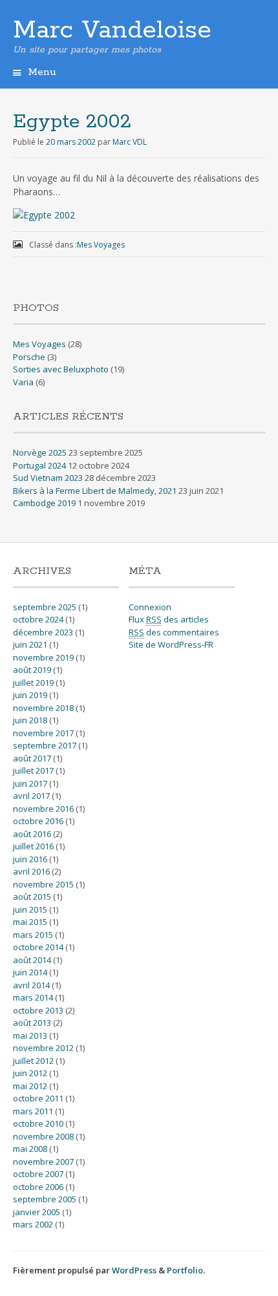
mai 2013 (30, 1035)
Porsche (29, 357)
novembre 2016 (43, 808)
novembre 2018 (43, 708)
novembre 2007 (43, 1161)
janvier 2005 (36, 1212)
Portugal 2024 (39, 465)
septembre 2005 (44, 1199)
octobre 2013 (38, 1010)
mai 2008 (30, 1148)
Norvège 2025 (40, 452)
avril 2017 (31, 796)
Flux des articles (169, 619)
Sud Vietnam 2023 (48, 477)
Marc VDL (129, 141)
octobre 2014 (38, 947)
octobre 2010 (38, 1123)
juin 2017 (30, 783)
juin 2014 (30, 972)
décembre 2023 (43, 632)
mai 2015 (30, 922)
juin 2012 (30, 1073)
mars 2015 (33, 934)
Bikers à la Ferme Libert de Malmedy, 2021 (94, 490)
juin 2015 (30, 909)
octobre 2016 (38, 821)
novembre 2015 (43, 884)
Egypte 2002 (72, 121)
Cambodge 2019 (44, 503)
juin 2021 (30, 644)
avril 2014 (31, 985)
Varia (23, 382)
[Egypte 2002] (44, 215)
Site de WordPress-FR (171, 644)
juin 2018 (30, 720)
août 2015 (32, 896)
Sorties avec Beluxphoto (61, 369)
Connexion (150, 607)
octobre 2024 (38, 619)
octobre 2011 (38, 1098)
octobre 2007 (38, 1174)
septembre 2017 (44, 745)
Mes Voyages (101, 244)
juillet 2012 (33, 1061)
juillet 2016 (33, 846)
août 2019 (32, 669)
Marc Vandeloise (112, 30)
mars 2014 (33, 997)
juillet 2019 (33, 682)
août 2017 (32, 758)
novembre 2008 (43, 1136)
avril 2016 (31, 871)
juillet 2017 (33, 770)
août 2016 (32, 834)
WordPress (134, 1270)
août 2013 (32, 1022)
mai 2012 (30, 1086)
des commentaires (174, 632)
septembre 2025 (44, 607)
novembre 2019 (43, 657)
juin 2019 (30, 695)
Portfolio (185, 1270)
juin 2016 (30, 859)
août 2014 (32, 960)
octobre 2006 (38, 1187)
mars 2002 (33, 1224)
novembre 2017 (43, 733)
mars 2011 (33, 1111)
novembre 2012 (43, 1048)
